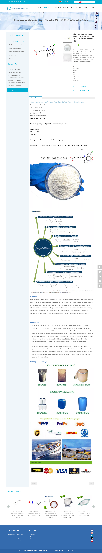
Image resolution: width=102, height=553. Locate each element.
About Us (32, 536)
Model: (75, 66)
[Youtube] (92, 533)
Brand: (75, 70)
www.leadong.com (78, 550)
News (31, 540)
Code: (74, 74)
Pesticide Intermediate (14, 538)
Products (32, 534)
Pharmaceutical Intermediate (16, 41)
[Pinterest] (92, 540)
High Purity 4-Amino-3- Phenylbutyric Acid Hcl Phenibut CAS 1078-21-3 (67, 513)
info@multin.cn (26, 1)
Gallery (32, 543)
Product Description (36, 97)
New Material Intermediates (16, 44)
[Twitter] (92, 538)
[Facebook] (92, 530)
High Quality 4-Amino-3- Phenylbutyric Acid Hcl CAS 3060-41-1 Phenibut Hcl (84, 513)
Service (32, 538)
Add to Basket (83, 90)
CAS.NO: (75, 78)
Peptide (11, 58)
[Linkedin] (92, 535)
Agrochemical (12, 55)
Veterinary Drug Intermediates (16, 51)
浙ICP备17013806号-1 (60, 550)
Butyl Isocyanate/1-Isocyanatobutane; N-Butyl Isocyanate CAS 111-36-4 (18, 513)
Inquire (83, 86)
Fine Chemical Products (15, 48)
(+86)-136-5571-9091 (18, 90)
